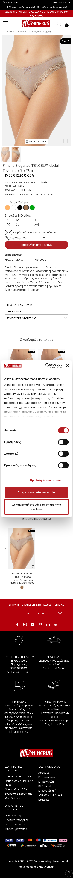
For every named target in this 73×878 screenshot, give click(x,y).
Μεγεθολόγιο (13, 798)
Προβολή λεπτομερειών (46, 480)
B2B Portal (44, 786)
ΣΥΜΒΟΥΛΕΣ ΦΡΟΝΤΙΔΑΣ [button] (22, 318)
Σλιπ (48, 31)
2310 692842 (18, 668)
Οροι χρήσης (13, 815)
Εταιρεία (43, 799)
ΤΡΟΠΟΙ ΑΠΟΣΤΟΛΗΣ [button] (20, 304)
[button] (36, 141)
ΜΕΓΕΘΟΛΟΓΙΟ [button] (15, 311)
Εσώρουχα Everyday (30, 31)
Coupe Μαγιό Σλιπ (16, 789)
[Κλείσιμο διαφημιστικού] (67, 365)
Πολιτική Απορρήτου (17, 820)
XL (36, 220)
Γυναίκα (9, 31)
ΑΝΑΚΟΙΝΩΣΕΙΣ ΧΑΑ (50, 795)
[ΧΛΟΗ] (32, 207)
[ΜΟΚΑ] (26, 207)
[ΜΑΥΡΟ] (20, 207)
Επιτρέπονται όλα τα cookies (36, 492)
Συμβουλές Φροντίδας (18, 793)
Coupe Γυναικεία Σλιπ (18, 776)
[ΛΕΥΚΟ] (13, 207)
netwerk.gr (47, 866)
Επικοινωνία (46, 781)
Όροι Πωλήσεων (15, 824)
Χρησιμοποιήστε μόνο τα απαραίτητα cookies (36, 507)
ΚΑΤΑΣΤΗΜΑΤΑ (15, 2)
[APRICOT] (7, 207)
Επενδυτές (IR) (47, 790)
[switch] (63, 442)
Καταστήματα (46, 777)
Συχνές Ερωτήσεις (16, 829)
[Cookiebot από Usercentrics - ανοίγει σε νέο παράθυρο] (46, 365)
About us (44, 772)
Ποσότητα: (12, 237)
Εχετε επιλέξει (13, 254)
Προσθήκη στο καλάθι (36, 245)
